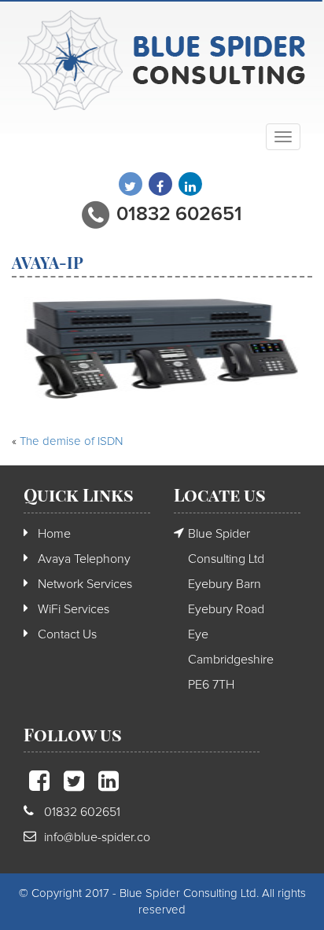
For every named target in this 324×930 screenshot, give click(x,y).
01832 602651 (179, 214)
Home (54, 533)
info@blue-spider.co (97, 837)
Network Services (85, 584)
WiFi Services (73, 609)
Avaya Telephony (84, 559)
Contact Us (67, 634)
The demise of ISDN (71, 441)
